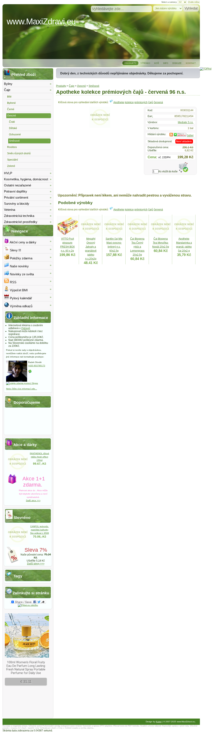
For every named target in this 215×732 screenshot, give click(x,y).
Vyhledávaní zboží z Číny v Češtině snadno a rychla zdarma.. (67, 728)
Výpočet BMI (18, 290)
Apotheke (118, 102)
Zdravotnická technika (19, 216)
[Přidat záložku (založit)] (28, 605)
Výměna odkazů (20, 306)
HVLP (8, 173)
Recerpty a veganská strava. (15, 726)
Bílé (9, 96)
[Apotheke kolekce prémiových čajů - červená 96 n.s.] (99, 126)
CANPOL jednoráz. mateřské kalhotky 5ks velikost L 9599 (39, 529)
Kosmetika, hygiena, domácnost (26, 179)
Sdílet (190, 135)
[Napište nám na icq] (30, 372)
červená (158, 102)
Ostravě (25, 328)
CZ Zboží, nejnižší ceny (28, 728)
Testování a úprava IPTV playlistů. (98, 726)
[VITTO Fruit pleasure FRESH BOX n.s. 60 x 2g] (67, 236)
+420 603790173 (36, 365)
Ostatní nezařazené (17, 185)
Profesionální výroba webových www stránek (62, 726)
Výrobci (145, 63)
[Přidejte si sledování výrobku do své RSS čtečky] (171, 135)
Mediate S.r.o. (185, 122)
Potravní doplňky (15, 191)
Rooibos (12, 147)
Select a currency (169, 2)
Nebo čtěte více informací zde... (21, 389)
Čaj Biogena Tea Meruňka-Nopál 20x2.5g (160, 242)
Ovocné (81, 85)
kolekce (129, 102)
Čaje (71, 85)
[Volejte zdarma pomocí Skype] (22, 383)
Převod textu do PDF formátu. (126, 726)
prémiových (141, 102)
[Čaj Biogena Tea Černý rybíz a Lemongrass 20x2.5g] (137, 236)
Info (165, 63)
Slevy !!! (15, 250)
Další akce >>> (33, 500)
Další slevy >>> (36, 563)
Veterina (9, 209)
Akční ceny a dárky (22, 242)
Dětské (13, 128)
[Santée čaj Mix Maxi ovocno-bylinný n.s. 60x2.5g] (114, 236)
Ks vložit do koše (168, 171)
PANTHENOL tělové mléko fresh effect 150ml (39, 456)
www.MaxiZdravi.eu (41, 21)
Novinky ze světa (21, 274)
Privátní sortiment (16, 197)
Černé (10, 109)
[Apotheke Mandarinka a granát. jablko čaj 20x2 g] (183, 236)
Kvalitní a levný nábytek (150, 726)
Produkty (130, 63)
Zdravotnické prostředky (20, 222)
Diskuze (177, 63)
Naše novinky (19, 266)
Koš (156, 63)
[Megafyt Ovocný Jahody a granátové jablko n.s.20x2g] (90, 236)
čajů (150, 102)
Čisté (12, 121)
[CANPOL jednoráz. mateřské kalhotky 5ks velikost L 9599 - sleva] (17, 543)
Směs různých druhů (19, 153)
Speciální (12, 159)
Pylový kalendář (20, 298)
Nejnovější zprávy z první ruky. (175, 726)
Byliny (8, 84)
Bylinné (11, 103)
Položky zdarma (20, 258)
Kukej (158, 721)
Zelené (11, 166)
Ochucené (15, 134)
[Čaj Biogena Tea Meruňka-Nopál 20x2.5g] (160, 236)
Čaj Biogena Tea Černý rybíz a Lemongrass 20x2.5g (137, 246)
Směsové (94, 85)
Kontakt (191, 63)
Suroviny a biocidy (16, 203)
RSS (12, 282)
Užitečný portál (35, 726)
